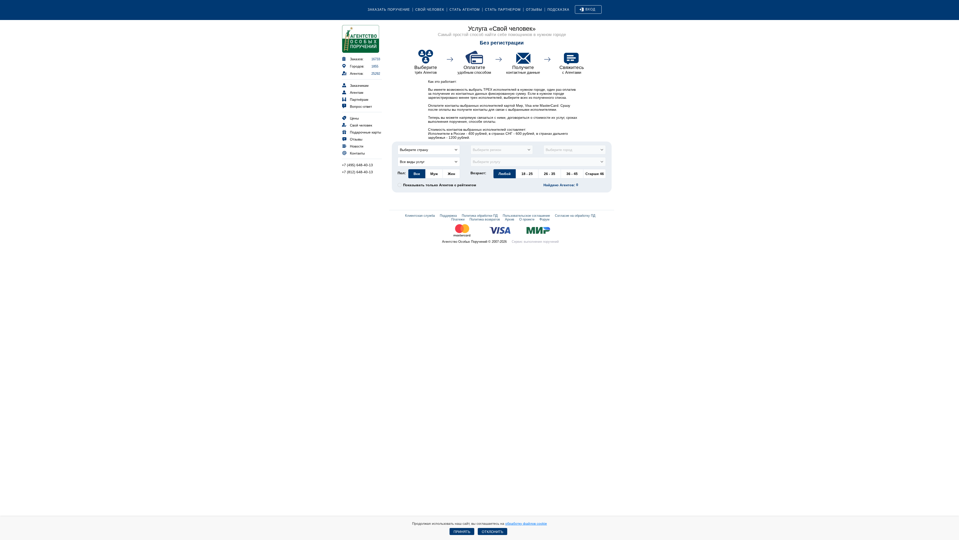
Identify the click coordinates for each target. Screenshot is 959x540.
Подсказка (558, 10)
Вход (590, 9)
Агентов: (357, 74)
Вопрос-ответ (361, 106)
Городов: (357, 66)
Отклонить (492, 532)
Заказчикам (359, 86)
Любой (504, 174)
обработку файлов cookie (526, 524)
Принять (462, 532)
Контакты (357, 153)
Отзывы (534, 10)
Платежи (458, 219)
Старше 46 (594, 174)
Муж (434, 174)
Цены (354, 118)
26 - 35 (549, 174)
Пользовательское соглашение (526, 216)
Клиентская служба (420, 216)
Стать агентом (465, 10)
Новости (356, 146)
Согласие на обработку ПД (575, 216)
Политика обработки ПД (480, 216)
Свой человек (429, 10)
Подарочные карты (365, 132)
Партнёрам (359, 100)
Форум (544, 219)
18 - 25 (527, 174)
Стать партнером (503, 10)
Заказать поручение (389, 10)
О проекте (526, 219)
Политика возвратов (485, 219)
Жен (451, 174)
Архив (509, 219)
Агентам (356, 92)
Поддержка (448, 216)
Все (417, 174)
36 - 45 (572, 174)
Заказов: (357, 59)
